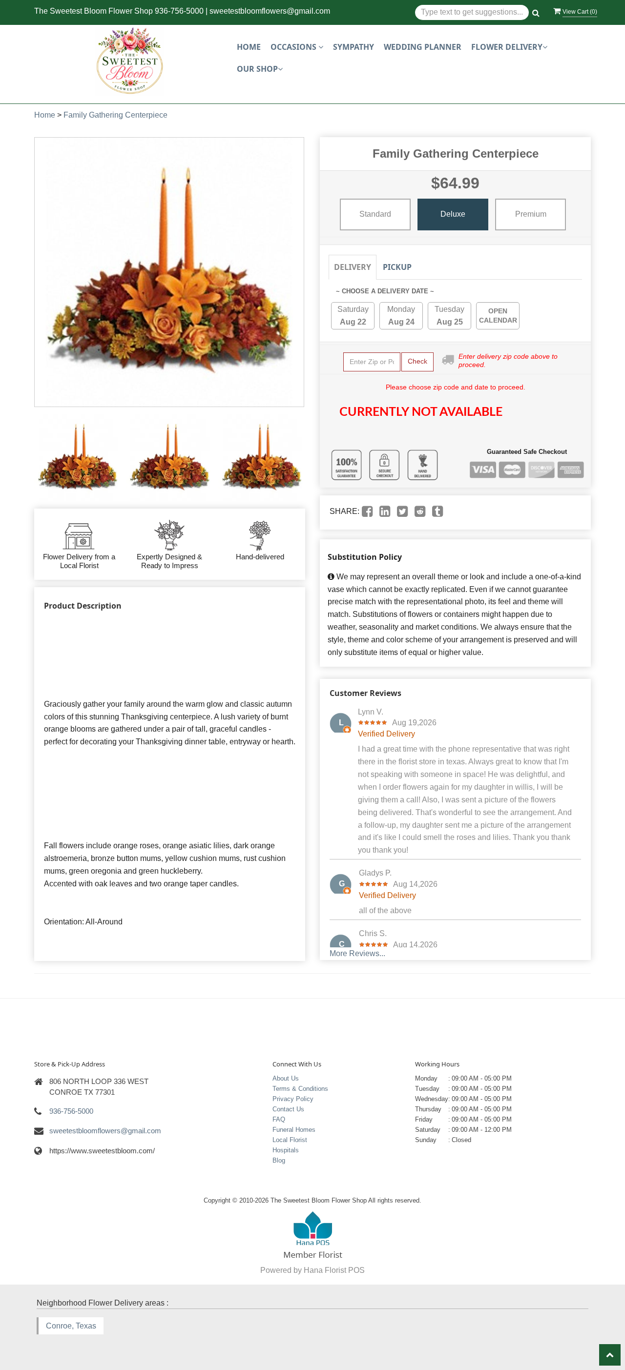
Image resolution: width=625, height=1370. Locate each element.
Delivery (352, 267)
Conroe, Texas (71, 1326)
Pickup (397, 267)
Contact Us (288, 1109)
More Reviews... (357, 953)
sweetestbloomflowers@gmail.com (269, 11)
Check (417, 361)
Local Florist (289, 1140)
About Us (285, 1078)
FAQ (278, 1119)
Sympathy (353, 46)
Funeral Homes (293, 1129)
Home (249, 46)
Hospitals (285, 1150)
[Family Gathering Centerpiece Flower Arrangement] (77, 457)
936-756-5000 (179, 11)
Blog (278, 1160)
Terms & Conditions (300, 1088)
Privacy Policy (292, 1099)
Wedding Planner (422, 46)
